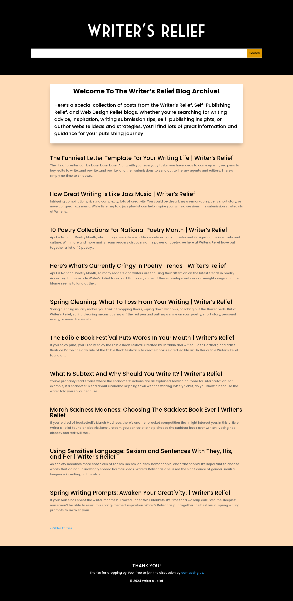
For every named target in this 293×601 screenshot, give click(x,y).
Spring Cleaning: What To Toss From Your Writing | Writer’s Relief (141, 302)
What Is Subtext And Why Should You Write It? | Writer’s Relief (136, 374)
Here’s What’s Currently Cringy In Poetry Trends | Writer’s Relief (138, 266)
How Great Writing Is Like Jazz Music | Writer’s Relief (122, 194)
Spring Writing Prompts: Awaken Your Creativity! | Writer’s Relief (140, 493)
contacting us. (192, 573)
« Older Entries (61, 528)
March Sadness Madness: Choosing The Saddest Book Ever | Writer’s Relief (146, 412)
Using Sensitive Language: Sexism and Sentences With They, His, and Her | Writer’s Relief (141, 454)
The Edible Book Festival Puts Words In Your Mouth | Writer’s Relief (142, 338)
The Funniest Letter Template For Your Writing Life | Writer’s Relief (141, 158)
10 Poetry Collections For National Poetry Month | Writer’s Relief (138, 230)
